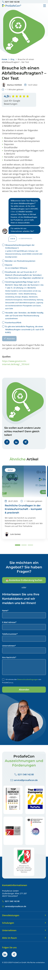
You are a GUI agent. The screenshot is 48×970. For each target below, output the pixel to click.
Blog (12, 59)
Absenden (24, 689)
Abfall (10, 470)
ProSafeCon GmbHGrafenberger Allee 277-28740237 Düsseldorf (14, 893)
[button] (7, 442)
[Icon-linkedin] (4, 954)
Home (4, 59)
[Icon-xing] (14, 954)
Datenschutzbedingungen (27, 679)
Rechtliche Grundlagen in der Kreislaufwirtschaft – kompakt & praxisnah (23, 509)
